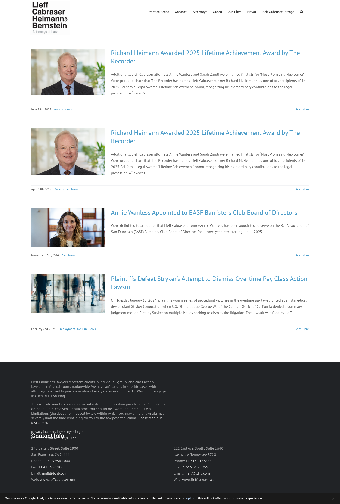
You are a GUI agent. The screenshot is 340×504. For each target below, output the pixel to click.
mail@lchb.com (54, 473)
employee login (71, 431)
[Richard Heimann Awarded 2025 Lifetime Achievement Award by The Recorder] (68, 72)
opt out (191, 498)
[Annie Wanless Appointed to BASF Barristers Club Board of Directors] (68, 227)
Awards (58, 109)
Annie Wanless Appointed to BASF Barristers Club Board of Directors (204, 212)
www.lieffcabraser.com (57, 479)
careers (50, 431)
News (68, 109)
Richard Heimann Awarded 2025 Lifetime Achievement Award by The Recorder (205, 56)
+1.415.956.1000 (56, 460)
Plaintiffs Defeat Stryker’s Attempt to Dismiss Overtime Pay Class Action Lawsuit (209, 282)
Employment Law (70, 329)
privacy (36, 431)
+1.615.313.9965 (194, 467)
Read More (302, 109)
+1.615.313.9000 (199, 460)
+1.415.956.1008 (52, 467)
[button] (301, 11)
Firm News (71, 189)
